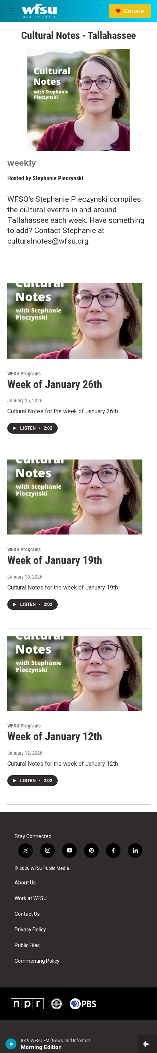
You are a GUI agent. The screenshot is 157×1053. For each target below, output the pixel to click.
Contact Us (27, 914)
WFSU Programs (24, 373)
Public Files (27, 945)
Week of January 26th (54, 384)
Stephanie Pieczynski (57, 178)
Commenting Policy (37, 961)
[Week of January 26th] (74, 320)
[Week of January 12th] (74, 673)
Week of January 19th (54, 560)
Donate (133, 11)
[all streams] (147, 1044)
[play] (11, 1044)
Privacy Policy (30, 929)
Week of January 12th (54, 736)
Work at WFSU (31, 898)
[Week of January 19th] (74, 497)
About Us (25, 883)
